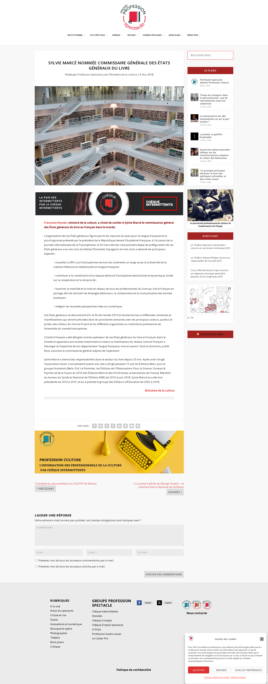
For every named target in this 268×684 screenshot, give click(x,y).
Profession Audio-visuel (106, 634)
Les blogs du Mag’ (212, 334)
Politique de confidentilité (134, 670)
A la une (55, 606)
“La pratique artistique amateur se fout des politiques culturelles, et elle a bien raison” (213, 175)
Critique (131, 35)
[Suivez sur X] (159, 602)
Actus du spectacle (61, 610)
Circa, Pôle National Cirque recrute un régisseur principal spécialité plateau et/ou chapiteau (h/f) (209, 273)
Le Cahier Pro (100, 638)
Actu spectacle (97, 35)
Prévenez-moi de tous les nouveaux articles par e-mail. (71, 566)
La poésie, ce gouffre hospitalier (211, 136)
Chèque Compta (102, 620)
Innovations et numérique (66, 624)
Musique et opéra (61, 628)
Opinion (116, 35)
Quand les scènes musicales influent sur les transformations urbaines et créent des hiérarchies (215, 154)
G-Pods (96, 629)
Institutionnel (75, 35)
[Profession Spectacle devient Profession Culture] (194, 82)
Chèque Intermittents (105, 611)
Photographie (58, 633)
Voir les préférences (248, 670)
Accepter (198, 670)
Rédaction (193, 35)
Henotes (97, 616)
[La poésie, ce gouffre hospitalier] (194, 136)
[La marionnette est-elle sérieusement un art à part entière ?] (194, 118)
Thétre (55, 637)
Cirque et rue (58, 615)
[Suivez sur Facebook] (139, 602)
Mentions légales (238, 677)
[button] (261, 639)
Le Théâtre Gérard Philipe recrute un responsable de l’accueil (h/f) (210, 259)
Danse (54, 619)
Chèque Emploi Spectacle (107, 625)
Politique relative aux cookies (217, 677)
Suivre (148, 602)
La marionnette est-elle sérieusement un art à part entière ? (215, 119)
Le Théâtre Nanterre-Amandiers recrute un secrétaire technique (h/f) (210, 246)
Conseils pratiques (152, 35)
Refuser (221, 670)
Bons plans (174, 35)
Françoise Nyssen (55, 222)
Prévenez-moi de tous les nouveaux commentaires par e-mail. (76, 560)
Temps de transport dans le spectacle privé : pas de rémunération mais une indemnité (214, 99)
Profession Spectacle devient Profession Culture (214, 81)
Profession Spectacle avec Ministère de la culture (107, 74)
